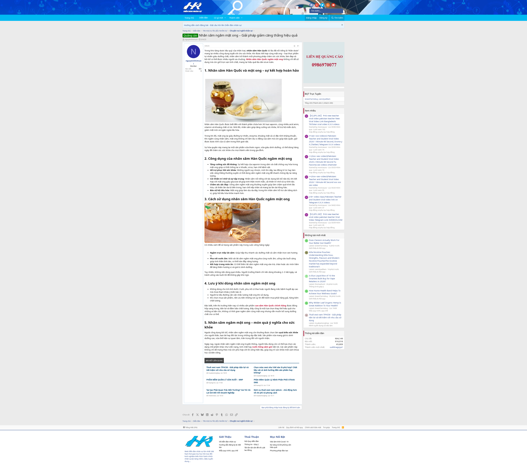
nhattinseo (212, 396)
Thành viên (234, 17)
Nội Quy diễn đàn (251, 441)
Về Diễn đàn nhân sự (227, 441)
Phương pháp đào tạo (279, 450)
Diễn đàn (203, 17)
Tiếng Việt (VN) (191, 427)
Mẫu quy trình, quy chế (318, 310)
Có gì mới (218, 17)
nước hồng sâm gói (262, 346)
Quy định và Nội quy (294, 427)
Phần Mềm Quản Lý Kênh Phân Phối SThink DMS (274, 381)
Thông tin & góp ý (316, 286)
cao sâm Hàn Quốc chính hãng (270, 305)
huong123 (212, 383)
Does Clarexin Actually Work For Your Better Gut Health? (324, 241)
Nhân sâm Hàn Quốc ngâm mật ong (264, 59)
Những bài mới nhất (315, 235)
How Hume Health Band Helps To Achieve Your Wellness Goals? (324, 292)
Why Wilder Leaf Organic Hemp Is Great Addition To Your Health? (325, 304)
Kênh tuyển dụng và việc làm (321, 325)
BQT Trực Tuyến (313, 93)
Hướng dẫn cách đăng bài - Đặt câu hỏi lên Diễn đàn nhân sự (213, 25)
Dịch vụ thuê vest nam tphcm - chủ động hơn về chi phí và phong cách (275, 391)
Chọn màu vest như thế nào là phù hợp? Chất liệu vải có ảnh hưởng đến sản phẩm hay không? (275, 370)
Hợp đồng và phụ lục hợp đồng (322, 132)
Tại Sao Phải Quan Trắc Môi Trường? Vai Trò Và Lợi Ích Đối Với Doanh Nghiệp (228, 391)
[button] (225, 18)
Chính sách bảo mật (313, 427)
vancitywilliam (324, 99)
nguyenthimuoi (191, 39)
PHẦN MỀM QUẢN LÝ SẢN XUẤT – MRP (224, 379)
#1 (298, 46)
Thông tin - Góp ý (251, 444)
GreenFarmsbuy (311, 99)
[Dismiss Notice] (342, 25)
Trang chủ (189, 17)
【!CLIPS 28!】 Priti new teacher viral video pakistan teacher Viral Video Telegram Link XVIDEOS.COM (325, 217)
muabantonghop (214, 373)
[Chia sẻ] (294, 46)
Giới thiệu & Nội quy (317, 248)
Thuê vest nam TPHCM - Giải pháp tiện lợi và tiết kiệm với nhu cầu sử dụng (227, 368)
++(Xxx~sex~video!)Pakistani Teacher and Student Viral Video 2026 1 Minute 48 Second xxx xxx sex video (325, 180)
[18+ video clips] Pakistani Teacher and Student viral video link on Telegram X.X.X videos (325, 199)
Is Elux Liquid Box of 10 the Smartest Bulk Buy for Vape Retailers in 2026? (322, 278)
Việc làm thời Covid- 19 (279, 441)
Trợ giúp (326, 427)
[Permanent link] (206, 75)
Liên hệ (281, 427)
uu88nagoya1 (336, 347)
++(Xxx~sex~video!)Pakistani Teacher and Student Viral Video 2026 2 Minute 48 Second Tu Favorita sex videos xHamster (324, 160)
